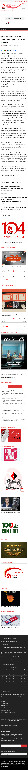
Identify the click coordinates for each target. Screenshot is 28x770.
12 (10, 676)
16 (25, 676)
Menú (4, 29)
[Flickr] (21, 1)
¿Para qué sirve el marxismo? (8, 417)
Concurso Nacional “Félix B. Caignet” (9, 641)
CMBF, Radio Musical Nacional (8, 712)
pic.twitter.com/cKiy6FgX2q (15, 120)
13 (13, 676)
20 (13, 678)
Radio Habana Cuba (5, 703)
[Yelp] (23, 1)
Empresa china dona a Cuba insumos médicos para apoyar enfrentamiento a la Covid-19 (14, 199)
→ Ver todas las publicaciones (8, 377)
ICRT (6, 766)
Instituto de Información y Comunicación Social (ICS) (13, 694)
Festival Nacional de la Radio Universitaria (11, 656)
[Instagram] (19, 1)
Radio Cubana (8, 45)
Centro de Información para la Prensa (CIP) (11, 696)
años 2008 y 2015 (9, 128)
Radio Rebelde (4, 699)
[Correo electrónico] (26, 1)
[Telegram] (25, 1)
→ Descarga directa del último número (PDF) (11, 374)
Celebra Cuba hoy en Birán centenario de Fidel (12, 406)
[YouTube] (16, 1)
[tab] (4, 386)
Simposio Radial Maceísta (7, 660)
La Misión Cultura (5, 142)
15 (21, 676)
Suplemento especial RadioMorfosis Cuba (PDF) (12, 606)
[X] (18, 1)
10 (2, 676)
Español (4, 215)
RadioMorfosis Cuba (5, 644)
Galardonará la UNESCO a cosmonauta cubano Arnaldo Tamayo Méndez (12, 189)
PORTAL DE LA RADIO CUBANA (7, 10)
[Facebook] (14, 1)
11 (6, 676)
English (8, 215)
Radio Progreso (4, 705)
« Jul (2, 686)
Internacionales (5, 33)
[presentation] (4, 386)
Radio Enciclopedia (5, 710)
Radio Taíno (3, 707)
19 (10, 678)
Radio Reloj (3, 701)
